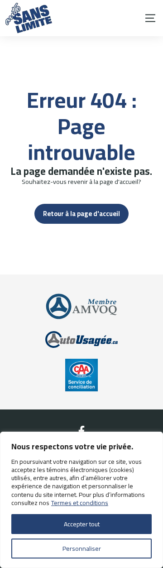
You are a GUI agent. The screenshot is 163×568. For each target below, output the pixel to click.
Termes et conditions (79, 503)
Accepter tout (82, 524)
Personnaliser (81, 548)
